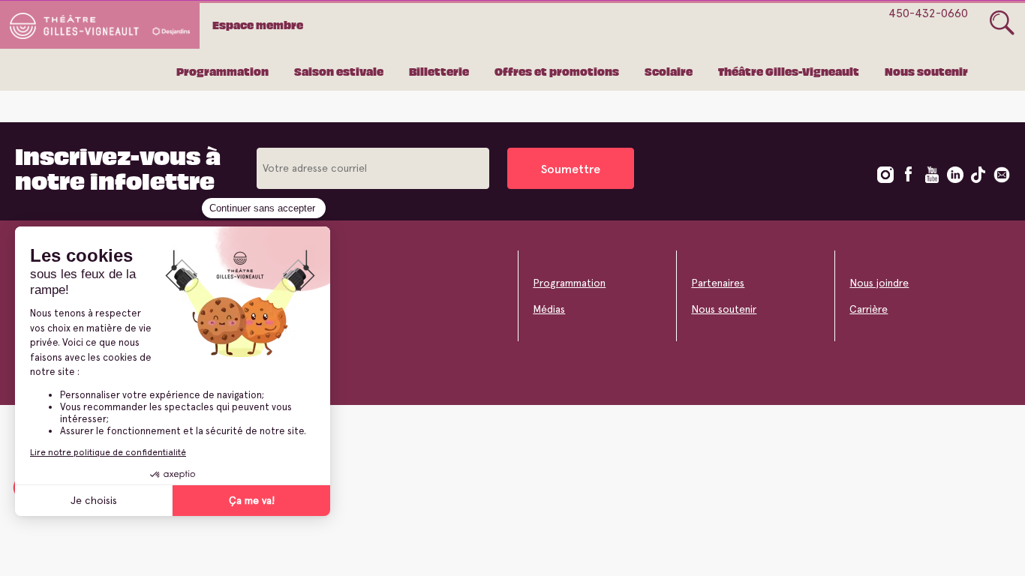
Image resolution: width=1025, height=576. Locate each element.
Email (1001, 174)
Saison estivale (338, 71)
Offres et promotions (556, 71)
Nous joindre (879, 283)
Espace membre (257, 25)
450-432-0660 (928, 13)
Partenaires (717, 283)
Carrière (868, 309)
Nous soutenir (926, 71)
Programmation (222, 71)
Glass (1002, 23)
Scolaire (669, 71)
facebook (908, 174)
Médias (549, 309)
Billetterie (439, 71)
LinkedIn (955, 174)
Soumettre (570, 169)
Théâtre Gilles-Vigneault (788, 71)
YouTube (932, 174)
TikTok (978, 174)
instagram (885, 174)
